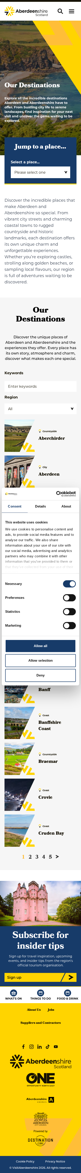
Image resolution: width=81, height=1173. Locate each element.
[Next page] (57, 856)
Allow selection (40, 660)
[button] (71, 11)
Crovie (45, 798)
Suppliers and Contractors (40, 1023)
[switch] (69, 597)
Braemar (48, 762)
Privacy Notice (55, 1161)
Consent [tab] (14, 506)
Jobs (51, 1010)
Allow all (40, 646)
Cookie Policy (25, 1161)
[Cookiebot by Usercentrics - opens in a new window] (57, 494)
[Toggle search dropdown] (60, 11)
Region (11, 397)
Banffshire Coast (49, 726)
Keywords (13, 372)
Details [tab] (40, 506)
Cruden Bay (51, 834)
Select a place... (25, 162)
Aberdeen (49, 475)
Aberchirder (51, 439)
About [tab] (66, 506)
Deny (40, 675)
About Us (34, 1010)
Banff (44, 690)
